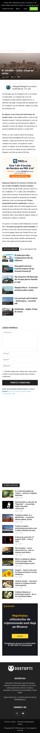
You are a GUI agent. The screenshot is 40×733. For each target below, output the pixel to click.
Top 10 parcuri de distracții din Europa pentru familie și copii (26, 279)
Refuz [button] (18, 9)
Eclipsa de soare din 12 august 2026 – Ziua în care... (24, 539)
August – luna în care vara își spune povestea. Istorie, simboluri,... (26, 572)
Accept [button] (33, 9)
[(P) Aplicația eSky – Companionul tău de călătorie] (7, 258)
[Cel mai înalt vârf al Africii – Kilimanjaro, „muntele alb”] (7, 301)
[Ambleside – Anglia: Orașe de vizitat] (7, 312)
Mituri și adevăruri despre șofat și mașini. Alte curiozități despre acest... (25, 561)
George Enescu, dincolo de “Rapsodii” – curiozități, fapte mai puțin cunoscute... (26, 505)
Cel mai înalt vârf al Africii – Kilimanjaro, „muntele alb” (25, 301)
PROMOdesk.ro (20, 699)
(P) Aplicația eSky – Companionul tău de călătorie (23, 258)
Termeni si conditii (10, 722)
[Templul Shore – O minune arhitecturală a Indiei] (7, 290)
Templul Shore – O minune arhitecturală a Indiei (26, 288)
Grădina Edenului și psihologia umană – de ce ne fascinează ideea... (25, 594)
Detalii (25, 9)
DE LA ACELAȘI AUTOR (28, 249)
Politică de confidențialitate (25, 722)
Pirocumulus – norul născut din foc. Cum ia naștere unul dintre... (24, 550)
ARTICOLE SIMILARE (11, 249)
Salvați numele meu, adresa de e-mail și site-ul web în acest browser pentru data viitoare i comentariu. (19, 373)
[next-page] (7, 320)
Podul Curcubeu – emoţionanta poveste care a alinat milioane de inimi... (26, 528)
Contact (20, 724)
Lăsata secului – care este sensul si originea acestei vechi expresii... (26, 583)
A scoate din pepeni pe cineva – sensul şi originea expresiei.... (26, 493)
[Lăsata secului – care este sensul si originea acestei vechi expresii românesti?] (7, 584)
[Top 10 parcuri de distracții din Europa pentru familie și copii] (7, 279)
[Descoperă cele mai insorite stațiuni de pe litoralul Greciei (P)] (7, 269)
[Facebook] (17, 713)
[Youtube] (23, 713)
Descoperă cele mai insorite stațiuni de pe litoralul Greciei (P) (24, 268)
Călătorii (9, 51)
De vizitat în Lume (19, 51)
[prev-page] (3, 320)
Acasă (3, 51)
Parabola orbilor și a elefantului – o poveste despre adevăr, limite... (24, 517)
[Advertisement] (20, 27)
